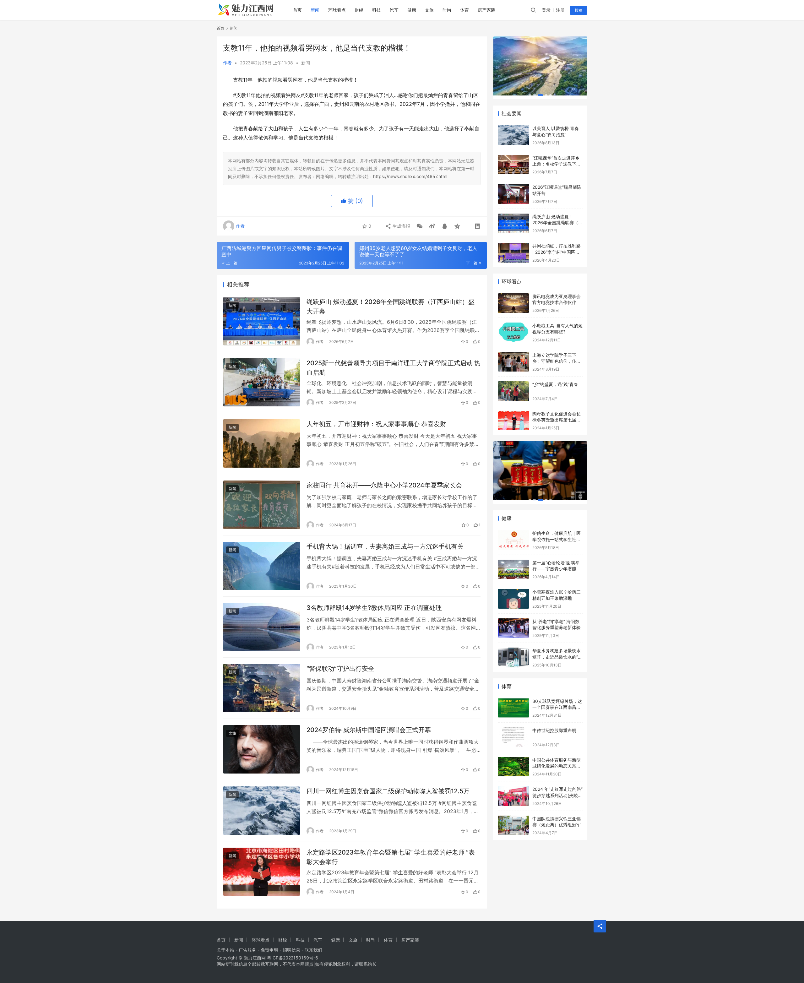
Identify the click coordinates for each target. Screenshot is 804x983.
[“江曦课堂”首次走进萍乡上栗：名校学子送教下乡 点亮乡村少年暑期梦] (513, 155)
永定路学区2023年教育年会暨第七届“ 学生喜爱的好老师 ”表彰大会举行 (391, 857)
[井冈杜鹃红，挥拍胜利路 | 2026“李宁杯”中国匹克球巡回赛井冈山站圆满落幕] (513, 243)
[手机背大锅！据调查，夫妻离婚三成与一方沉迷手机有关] (261, 566)
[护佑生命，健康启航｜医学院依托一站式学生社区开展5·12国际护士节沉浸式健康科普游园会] (513, 530)
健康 (411, 10)
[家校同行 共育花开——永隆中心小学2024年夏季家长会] (261, 505)
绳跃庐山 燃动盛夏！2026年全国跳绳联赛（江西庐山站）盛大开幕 (391, 306)
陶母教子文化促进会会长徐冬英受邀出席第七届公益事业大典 (556, 410)
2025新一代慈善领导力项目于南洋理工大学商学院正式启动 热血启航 (394, 367)
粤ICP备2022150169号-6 (292, 957)
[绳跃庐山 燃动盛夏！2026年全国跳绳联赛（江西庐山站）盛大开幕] (261, 321)
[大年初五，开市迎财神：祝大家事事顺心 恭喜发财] (261, 443)
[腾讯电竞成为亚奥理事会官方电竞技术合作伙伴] (513, 293)
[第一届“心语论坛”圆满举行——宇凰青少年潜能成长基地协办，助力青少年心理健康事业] (513, 559)
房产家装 (486, 10)
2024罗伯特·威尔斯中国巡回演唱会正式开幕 (369, 730)
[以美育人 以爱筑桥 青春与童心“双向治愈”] (513, 125)
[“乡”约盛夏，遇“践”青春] (513, 381)
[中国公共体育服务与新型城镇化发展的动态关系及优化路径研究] (513, 757)
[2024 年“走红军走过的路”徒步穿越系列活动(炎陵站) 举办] (513, 786)
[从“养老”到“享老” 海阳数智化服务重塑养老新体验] (513, 618)
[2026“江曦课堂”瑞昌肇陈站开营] (513, 184)
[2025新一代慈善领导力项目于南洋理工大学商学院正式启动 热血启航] (261, 382)
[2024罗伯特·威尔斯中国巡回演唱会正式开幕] (261, 749)
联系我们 (313, 950)
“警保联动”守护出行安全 (340, 668)
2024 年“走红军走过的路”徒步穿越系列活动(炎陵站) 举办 (557, 785)
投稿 (578, 10)
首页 (297, 10)
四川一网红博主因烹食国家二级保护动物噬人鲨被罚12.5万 (388, 791)
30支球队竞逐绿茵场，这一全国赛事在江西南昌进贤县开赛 (557, 697)
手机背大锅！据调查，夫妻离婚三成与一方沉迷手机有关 (385, 546)
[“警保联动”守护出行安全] (261, 688)
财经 (359, 10)
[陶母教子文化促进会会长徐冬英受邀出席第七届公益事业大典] (513, 411)
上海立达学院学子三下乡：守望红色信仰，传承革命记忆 (556, 351)
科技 (376, 10)
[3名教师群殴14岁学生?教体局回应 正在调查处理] (261, 627)
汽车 (394, 10)
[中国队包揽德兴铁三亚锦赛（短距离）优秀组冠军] (513, 815)
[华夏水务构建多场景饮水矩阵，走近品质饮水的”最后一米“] (513, 647)
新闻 (315, 10)
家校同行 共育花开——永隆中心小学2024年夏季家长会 (384, 485)
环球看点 (337, 10)
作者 (227, 62)
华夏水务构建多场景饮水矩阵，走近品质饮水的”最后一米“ (557, 646)
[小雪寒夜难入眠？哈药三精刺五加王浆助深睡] (513, 589)
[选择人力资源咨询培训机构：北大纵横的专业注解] (540, 55)
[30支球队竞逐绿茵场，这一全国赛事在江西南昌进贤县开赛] (513, 698)
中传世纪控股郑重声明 (554, 720)
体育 (464, 10)
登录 (546, 10)
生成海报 (400, 226)
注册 (560, 10)
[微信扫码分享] (419, 226)
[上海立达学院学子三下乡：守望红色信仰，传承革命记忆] (513, 352)
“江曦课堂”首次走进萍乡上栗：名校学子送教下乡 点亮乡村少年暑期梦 (556, 154)
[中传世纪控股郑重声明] (513, 727)
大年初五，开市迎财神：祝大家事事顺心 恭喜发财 (376, 424)
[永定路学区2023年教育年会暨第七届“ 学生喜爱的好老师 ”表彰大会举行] (261, 872)
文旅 (429, 10)
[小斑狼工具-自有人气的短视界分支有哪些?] (513, 322)
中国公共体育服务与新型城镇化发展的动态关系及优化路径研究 (556, 756)
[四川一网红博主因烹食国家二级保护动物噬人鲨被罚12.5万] (261, 810)
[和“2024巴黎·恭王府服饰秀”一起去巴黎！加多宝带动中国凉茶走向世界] (540, 460)
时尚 (447, 10)
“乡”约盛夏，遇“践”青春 (555, 374)
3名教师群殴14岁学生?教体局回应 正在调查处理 (374, 607)
